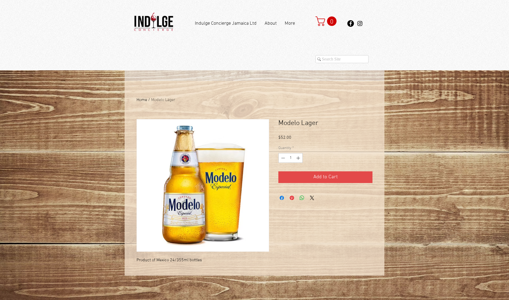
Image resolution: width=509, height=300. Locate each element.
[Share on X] (312, 198)
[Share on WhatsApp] (302, 198)
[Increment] (298, 158)
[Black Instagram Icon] (360, 23)
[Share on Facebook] (282, 198)
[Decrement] (282, 158)
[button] (327, 21)
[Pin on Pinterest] (292, 198)
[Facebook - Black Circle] (350, 23)
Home (142, 100)
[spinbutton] (290, 158)
